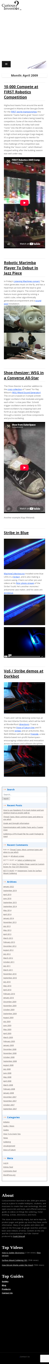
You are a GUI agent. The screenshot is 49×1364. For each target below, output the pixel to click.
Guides (6, 1130)
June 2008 (7, 1073)
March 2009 (8, 1037)
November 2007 (9, 1101)
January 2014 (8, 918)
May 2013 (7, 930)
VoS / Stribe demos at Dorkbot (23, 673)
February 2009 (9, 1041)
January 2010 (8, 997)
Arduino (6, 1122)
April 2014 (7, 914)
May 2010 (7, 986)
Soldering (7, 1142)
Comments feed (9, 1171)
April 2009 (7, 1033)
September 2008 (10, 1061)
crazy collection (15, 389)
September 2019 (10, 890)
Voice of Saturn (9, 1150)
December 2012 (9, 946)
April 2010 (7, 990)
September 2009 (10, 1013)
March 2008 (8, 1085)
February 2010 (9, 994)
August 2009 (8, 1017)
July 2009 (7, 1021)
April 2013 (7, 934)
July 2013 (7, 926)
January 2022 (8, 886)
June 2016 (7, 898)
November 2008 (9, 1053)
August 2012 (8, 950)
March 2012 (8, 958)
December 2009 (9, 1001)
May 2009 (7, 1029)
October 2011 (8, 962)
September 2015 (10, 902)
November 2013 (9, 922)
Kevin (5, 856)
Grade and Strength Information (16, 823)
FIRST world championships (24, 111)
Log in (5, 1163)
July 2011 (7, 966)
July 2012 (7, 954)
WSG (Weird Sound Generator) (26, 392)
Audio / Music (8, 1126)
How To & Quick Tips (12, 1134)
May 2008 (7, 1077)
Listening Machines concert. (27, 281)
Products (6, 1289)
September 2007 (10, 1109)
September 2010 (10, 978)
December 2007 (9, 1097)
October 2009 (8, 1009)
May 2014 (7, 910)
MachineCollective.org (14, 573)
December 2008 (9, 1049)
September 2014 (10, 906)
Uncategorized (9, 1146)
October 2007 (8, 1105)
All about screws (17, 856)
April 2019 (7, 894)
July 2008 (7, 1069)
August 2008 (8, 1065)
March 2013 (8, 938)
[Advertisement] (24, 35)
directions (24, 724)
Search (6, 799)
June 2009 (7, 1025)
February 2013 (9, 942)
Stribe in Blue (16, 532)
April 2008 (7, 1081)
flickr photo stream (25, 583)
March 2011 (8, 970)
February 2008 (9, 1089)
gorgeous (8, 593)
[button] (6, 64)
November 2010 (9, 974)
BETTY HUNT (8, 870)
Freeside (34, 734)
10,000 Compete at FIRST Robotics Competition (21, 92)
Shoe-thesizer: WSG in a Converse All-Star (24, 375)
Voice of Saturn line (25, 727)
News (5, 1138)
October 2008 (8, 1057)
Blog (4, 1285)
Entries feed (8, 1167)
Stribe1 (16, 577)
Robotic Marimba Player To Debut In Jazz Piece (21, 268)
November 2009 (9, 1005)
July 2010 (7, 982)
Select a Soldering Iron (26, 860)
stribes (18, 730)
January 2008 (8, 1093)
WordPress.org (9, 1175)
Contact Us (7, 1293)
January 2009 (8, 1045)
